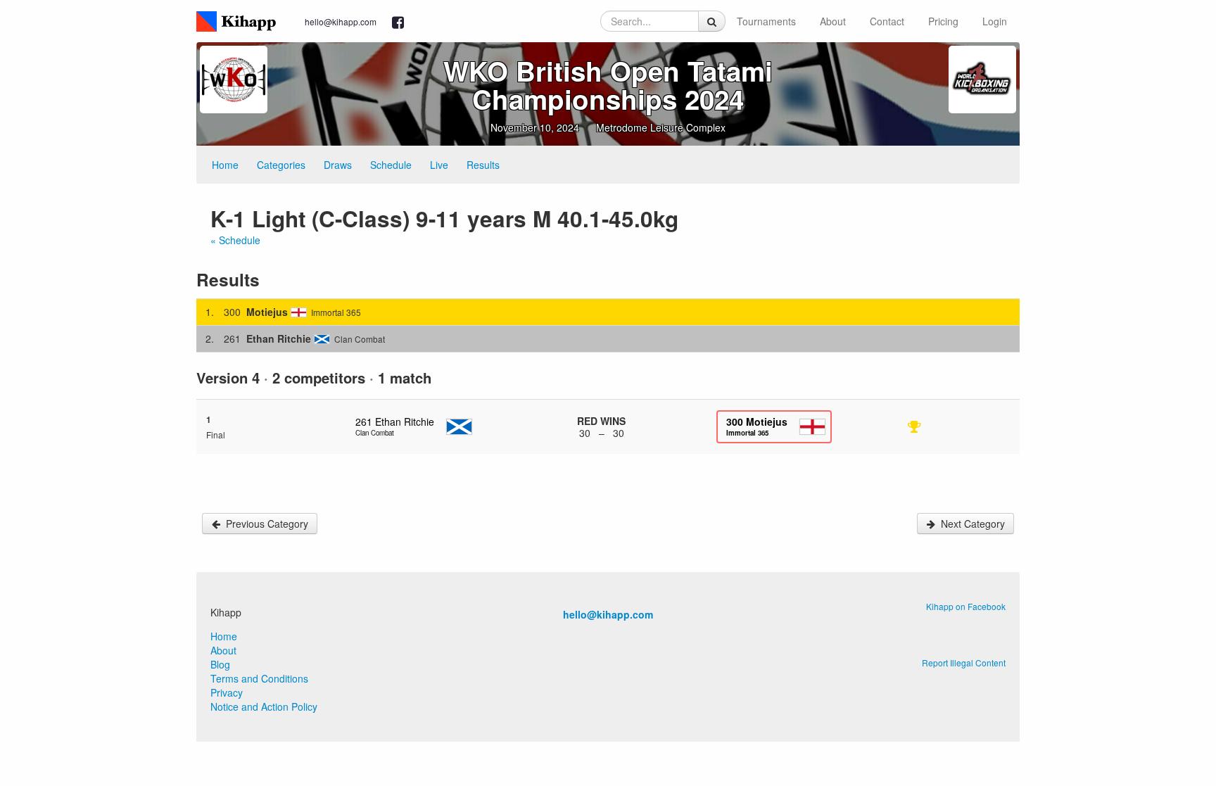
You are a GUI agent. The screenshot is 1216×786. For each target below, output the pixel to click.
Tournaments (766, 21)
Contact (887, 21)
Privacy (226, 692)
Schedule (391, 165)
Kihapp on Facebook (966, 606)
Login (994, 21)
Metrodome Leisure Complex (661, 127)
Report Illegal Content (964, 662)
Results (483, 165)
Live (439, 165)
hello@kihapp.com (340, 21)
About (833, 21)
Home (225, 165)
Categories (281, 165)
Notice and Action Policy (263, 706)
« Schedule (235, 240)
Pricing (943, 21)
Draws (338, 165)
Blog (220, 664)
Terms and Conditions (259, 678)
